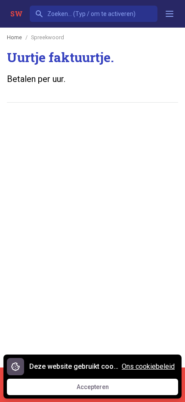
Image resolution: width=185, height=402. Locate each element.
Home (14, 37)
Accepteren (101, 389)
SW (16, 13)
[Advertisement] (92, 209)
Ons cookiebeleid (148, 366)
